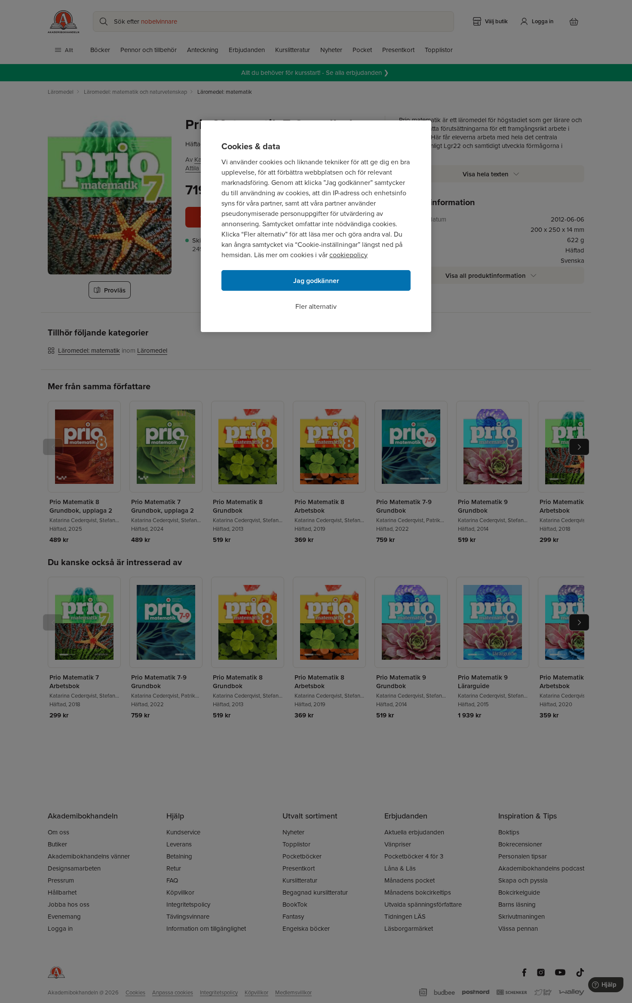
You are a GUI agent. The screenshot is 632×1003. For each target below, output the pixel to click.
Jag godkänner (316, 281)
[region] (316, 226)
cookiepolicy (348, 254)
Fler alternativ (316, 306)
